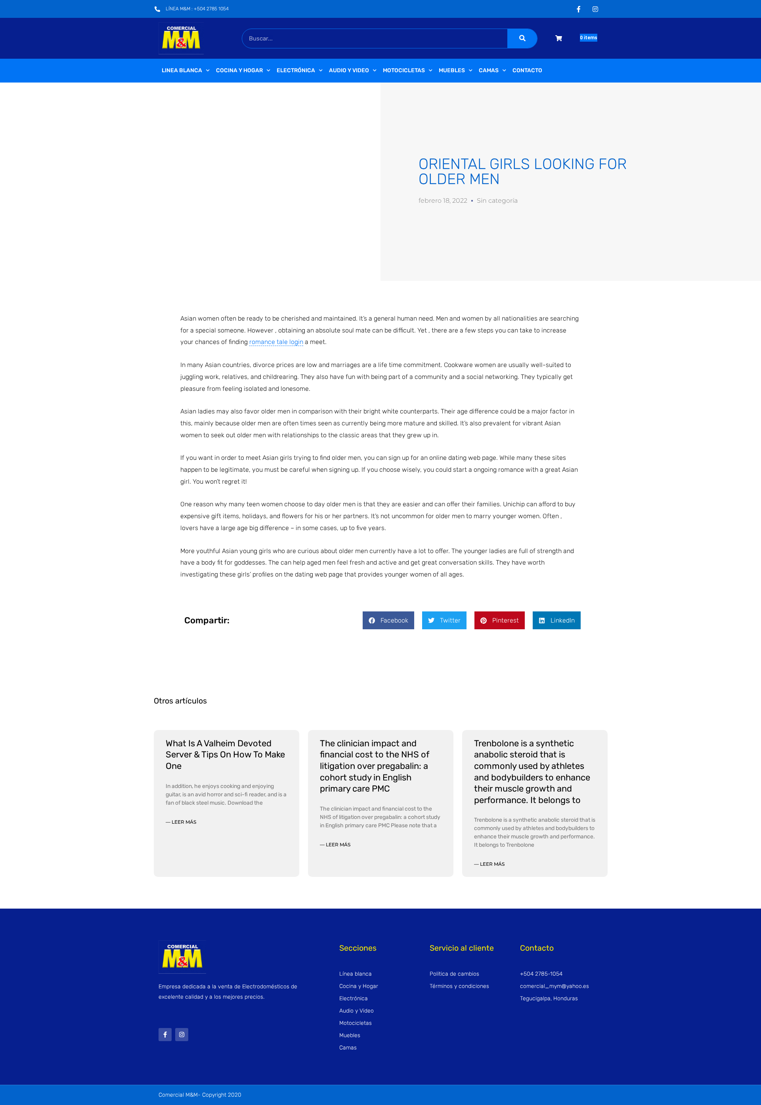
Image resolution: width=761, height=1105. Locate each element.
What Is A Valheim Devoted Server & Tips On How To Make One (225, 754)
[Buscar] (522, 38)
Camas (489, 70)
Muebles (452, 70)
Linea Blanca (182, 70)
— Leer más (181, 822)
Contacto (527, 70)
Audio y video (349, 70)
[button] (388, 620)
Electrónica (296, 70)
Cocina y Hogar (239, 70)
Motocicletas (404, 70)
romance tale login (276, 342)
